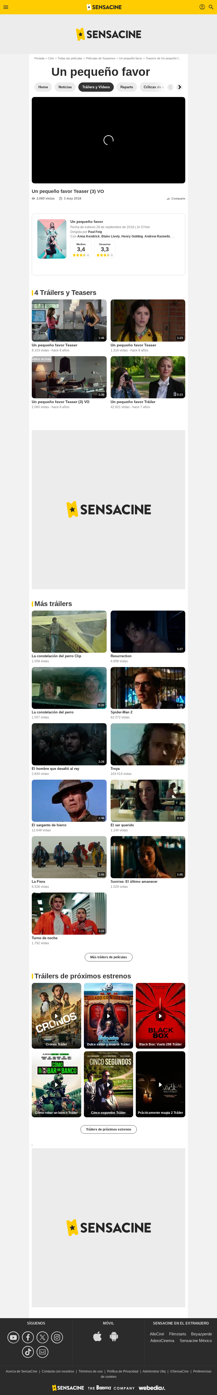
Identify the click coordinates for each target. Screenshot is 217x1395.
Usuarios (105, 244)
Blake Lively (110, 236)
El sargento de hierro (49, 825)
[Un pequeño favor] (51, 239)
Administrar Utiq (154, 1371)
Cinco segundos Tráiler (108, 1113)
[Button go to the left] (170, 87)
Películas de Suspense (100, 58)
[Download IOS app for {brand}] (100, 1336)
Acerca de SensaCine (21, 1371)
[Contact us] (43, 1352)
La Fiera (38, 882)
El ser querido (122, 825)
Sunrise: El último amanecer (134, 882)
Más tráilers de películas (108, 957)
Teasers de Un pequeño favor (165, 58)
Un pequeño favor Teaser (54, 345)
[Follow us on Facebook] (28, 1337)
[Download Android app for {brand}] (116, 1336)
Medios (81, 244)
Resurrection (121, 656)
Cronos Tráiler (56, 1044)
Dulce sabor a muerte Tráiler (108, 1044)
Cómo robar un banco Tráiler (56, 1113)
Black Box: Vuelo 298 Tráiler (160, 1044)
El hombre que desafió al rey (55, 769)
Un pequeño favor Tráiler (133, 402)
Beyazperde (201, 1334)
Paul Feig (95, 232)
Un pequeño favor (130, 58)
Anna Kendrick (88, 236)
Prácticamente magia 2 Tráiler (160, 1113)
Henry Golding (132, 236)
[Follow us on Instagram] (58, 1337)
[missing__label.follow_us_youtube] (14, 1337)
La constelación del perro (53, 712)
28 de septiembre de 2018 (115, 227)
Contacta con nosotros (58, 1371)
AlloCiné (157, 1334)
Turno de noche (44, 938)
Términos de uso (91, 1371)
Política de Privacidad (122, 1371)
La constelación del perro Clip (56, 656)
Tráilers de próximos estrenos (108, 1129)
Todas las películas (70, 58)
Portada (39, 58)
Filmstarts (177, 1334)
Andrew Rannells (157, 236)
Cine (51, 58)
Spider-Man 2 (121, 712)
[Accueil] (104, 7)
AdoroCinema (162, 1340)
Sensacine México (196, 1340)
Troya (115, 769)
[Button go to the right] (179, 87)
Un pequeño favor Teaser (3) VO (60, 402)
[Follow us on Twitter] (43, 1337)
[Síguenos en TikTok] (28, 1352)
